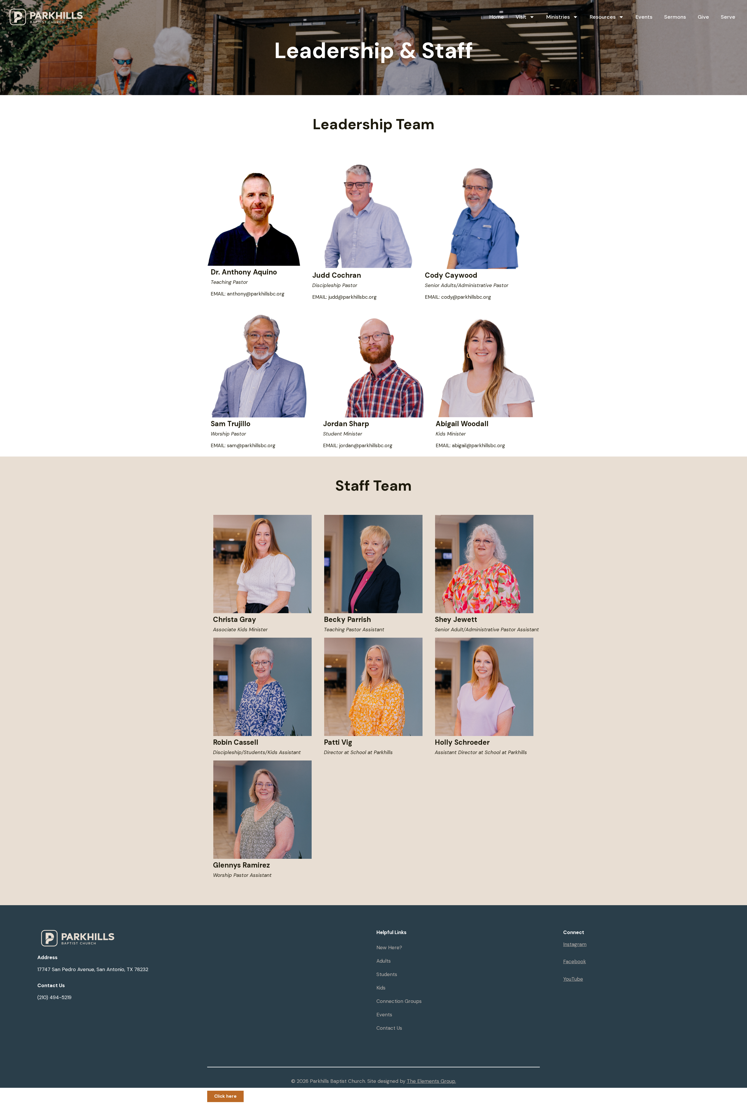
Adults (383, 961)
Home (496, 16)
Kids (380, 988)
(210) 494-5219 (54, 997)
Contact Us (389, 1028)
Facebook (574, 961)
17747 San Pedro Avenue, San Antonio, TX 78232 (92, 969)
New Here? (389, 947)
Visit (521, 16)
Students (386, 974)
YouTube (573, 979)
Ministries (558, 16)
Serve (728, 16)
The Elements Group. (431, 1081)
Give (703, 16)
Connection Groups (399, 1001)
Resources (603, 16)
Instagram (575, 944)
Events (644, 16)
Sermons (675, 16)
